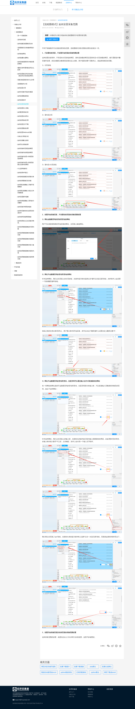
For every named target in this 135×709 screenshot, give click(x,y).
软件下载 (71, 696)
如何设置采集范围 (62, 20)
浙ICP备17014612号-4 (36, 703)
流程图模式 (53, 20)
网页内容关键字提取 (48, 666)
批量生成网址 (107, 666)
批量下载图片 (65, 666)
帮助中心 (79, 2)
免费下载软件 (53, 39)
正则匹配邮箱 (81, 672)
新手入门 (58, 10)
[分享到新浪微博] (112, 646)
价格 (43, 2)
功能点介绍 (78, 10)
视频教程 (59, 2)
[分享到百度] (116, 646)
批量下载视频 (79, 666)
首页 (37, 2)
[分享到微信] (108, 646)
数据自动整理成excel (48, 672)
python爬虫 (95, 672)
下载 (50, 2)
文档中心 (69, 2)
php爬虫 (93, 666)
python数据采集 (66, 672)
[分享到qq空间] (120, 646)
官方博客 (90, 692)
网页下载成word (110, 672)
